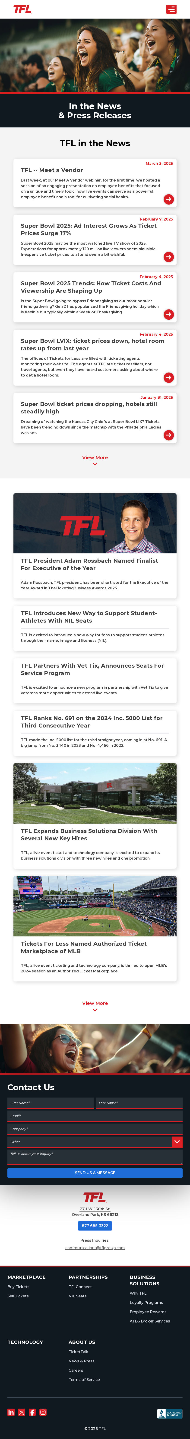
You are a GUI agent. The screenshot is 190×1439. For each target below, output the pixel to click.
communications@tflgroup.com (95, 1248)
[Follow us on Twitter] (21, 1412)
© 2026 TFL (95, 1428)
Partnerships (87, 36)
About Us (84, 67)
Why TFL (138, 1293)
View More (95, 457)
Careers (76, 1370)
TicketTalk (79, 1352)
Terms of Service (84, 1379)
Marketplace (26, 1277)
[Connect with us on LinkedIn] (10, 1412)
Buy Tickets (18, 1287)
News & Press (82, 1361)
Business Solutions (92, 46)
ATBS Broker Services (150, 1321)
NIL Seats (78, 1296)
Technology (25, 1342)
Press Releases (99, 115)
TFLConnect (80, 1287)
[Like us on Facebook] (32, 1412)
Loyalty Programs (146, 1302)
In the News (95, 106)
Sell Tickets (18, 1296)
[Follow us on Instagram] (42, 1412)
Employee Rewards (148, 1312)
